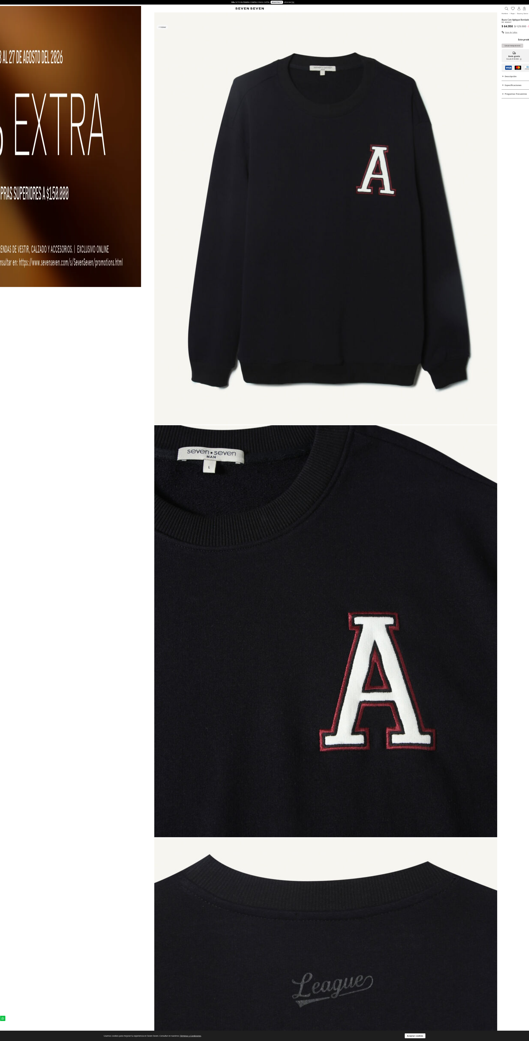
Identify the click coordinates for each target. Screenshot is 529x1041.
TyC (292, 2)
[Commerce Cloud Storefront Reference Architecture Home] (249, 8)
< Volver (162, 27)
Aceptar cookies (415, 1036)
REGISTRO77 (277, 2)
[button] (519, 8)
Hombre (505, 13)
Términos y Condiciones (190, 1036)
